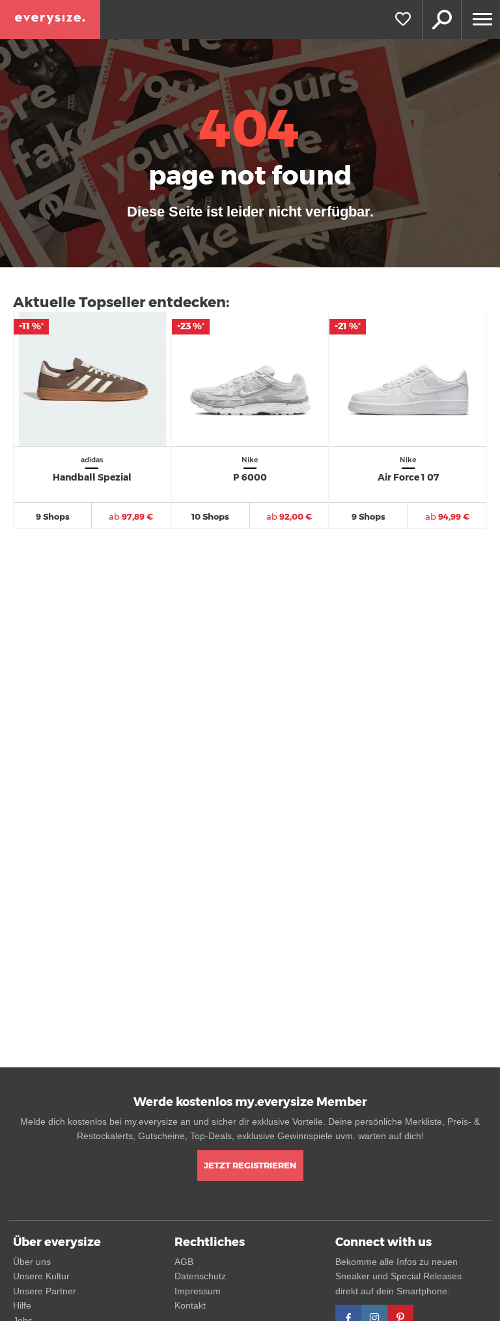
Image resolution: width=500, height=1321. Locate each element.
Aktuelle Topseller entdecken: (121, 302)
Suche (441, 19)
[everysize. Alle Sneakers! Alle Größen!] (50, 19)
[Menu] (480, 19)
